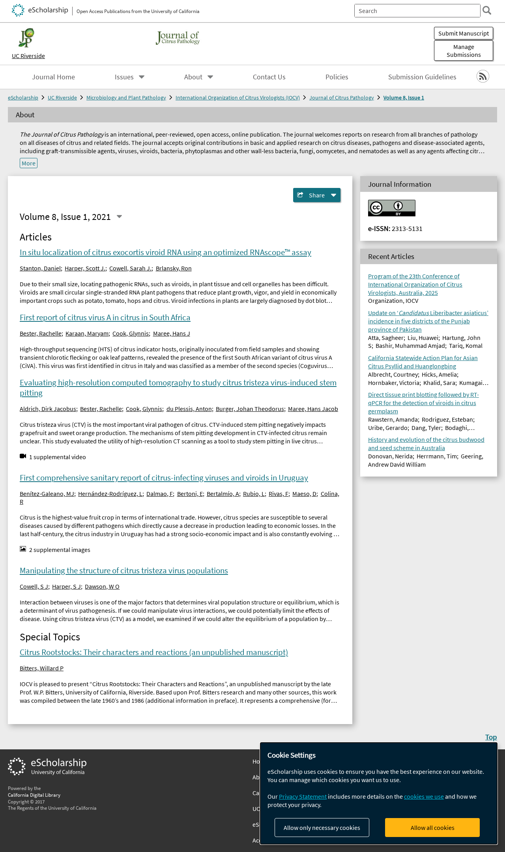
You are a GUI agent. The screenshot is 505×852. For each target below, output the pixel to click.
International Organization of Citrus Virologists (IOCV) (238, 97)
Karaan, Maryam (86, 333)
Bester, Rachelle (41, 333)
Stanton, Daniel (40, 268)
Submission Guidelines (422, 77)
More (29, 163)
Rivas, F (278, 493)
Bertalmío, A (223, 493)
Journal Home (53, 77)
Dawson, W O (102, 586)
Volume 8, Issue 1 (403, 97)
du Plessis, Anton (189, 409)
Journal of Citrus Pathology (341, 97)
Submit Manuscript (463, 33)
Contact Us (269, 77)
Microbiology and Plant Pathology (126, 97)
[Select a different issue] (119, 216)
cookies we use (424, 796)
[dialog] (378, 793)
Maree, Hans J (171, 333)
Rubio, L (254, 493)
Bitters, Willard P (42, 668)
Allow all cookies (432, 827)
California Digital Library (34, 795)
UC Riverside (28, 56)
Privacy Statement (303, 796)
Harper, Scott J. (85, 268)
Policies (336, 77)
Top (491, 736)
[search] (487, 10)
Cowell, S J (34, 586)
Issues (124, 77)
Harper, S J (66, 586)
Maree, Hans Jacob (313, 409)
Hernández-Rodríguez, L (110, 493)
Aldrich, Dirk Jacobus (48, 409)
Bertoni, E (190, 493)
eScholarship (23, 97)
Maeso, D (304, 493)
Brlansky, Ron (174, 268)
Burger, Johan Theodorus (250, 409)
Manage (464, 50)
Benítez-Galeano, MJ (47, 493)
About (193, 77)
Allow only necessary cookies (322, 827)
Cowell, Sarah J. (130, 268)
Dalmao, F (159, 493)
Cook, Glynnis (130, 333)
